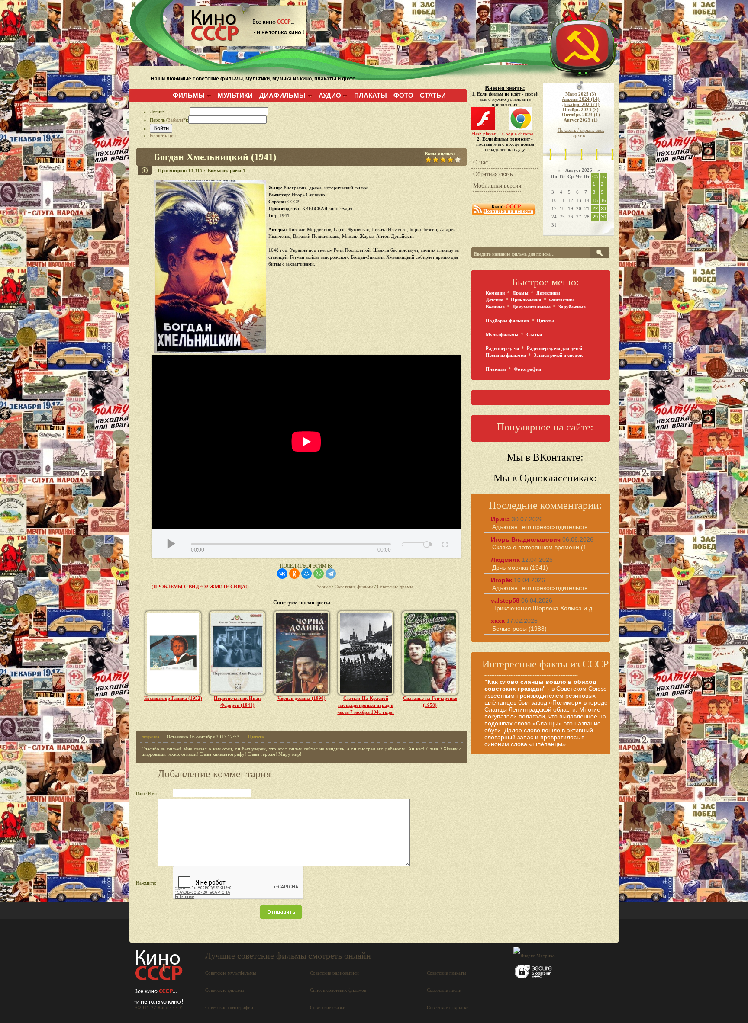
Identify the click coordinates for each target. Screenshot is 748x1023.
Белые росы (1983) (519, 628)
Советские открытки (448, 1007)
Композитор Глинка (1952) (173, 698)
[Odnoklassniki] (294, 573)
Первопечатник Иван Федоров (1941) (237, 702)
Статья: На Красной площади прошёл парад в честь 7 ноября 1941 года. (365, 705)
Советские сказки (327, 1007)
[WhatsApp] (318, 573)
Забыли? (176, 119)
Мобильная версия (497, 186)
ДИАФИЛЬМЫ (282, 95)
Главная (323, 586)
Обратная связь (493, 174)
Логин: (170, 111)
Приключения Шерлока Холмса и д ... (545, 608)
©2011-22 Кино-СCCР (158, 1007)
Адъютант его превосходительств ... (543, 526)
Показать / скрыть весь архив (581, 133)
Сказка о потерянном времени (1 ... (542, 547)
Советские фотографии (229, 1007)
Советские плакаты (446, 972)
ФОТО (403, 95)
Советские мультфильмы (230, 972)
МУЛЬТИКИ (235, 95)
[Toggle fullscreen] (444, 543)
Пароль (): (169, 119)
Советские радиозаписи (334, 972)
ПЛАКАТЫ (370, 95)
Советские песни (444, 990)
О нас (480, 162)
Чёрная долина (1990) (301, 698)
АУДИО (330, 95)
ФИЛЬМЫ (189, 95)
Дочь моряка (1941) (520, 567)
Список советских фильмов (338, 990)
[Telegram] (331, 573)
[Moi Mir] (306, 573)
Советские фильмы (354, 586)
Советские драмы (395, 586)
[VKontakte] (282, 573)
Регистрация (163, 135)
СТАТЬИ (433, 95)
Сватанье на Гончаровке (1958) (430, 702)
